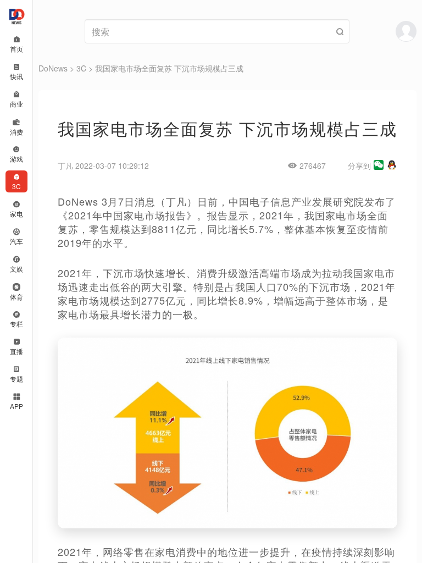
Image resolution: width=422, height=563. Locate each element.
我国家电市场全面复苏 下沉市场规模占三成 (169, 68)
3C (81, 68)
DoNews (53, 68)
